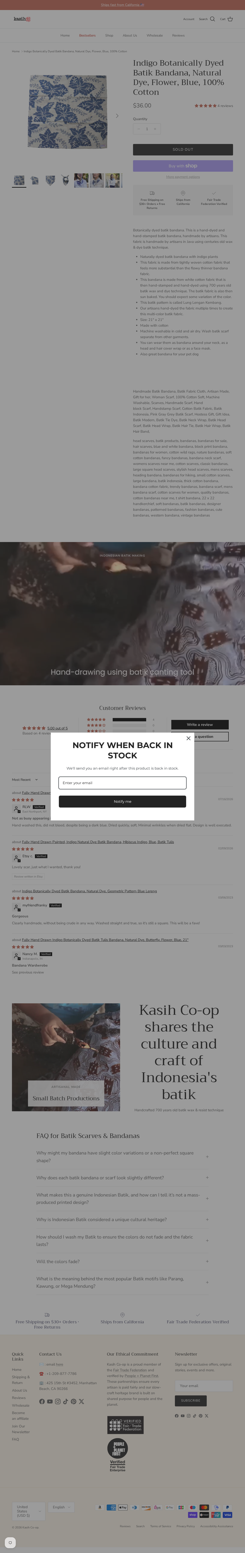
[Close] (188, 738)
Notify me (122, 801)
